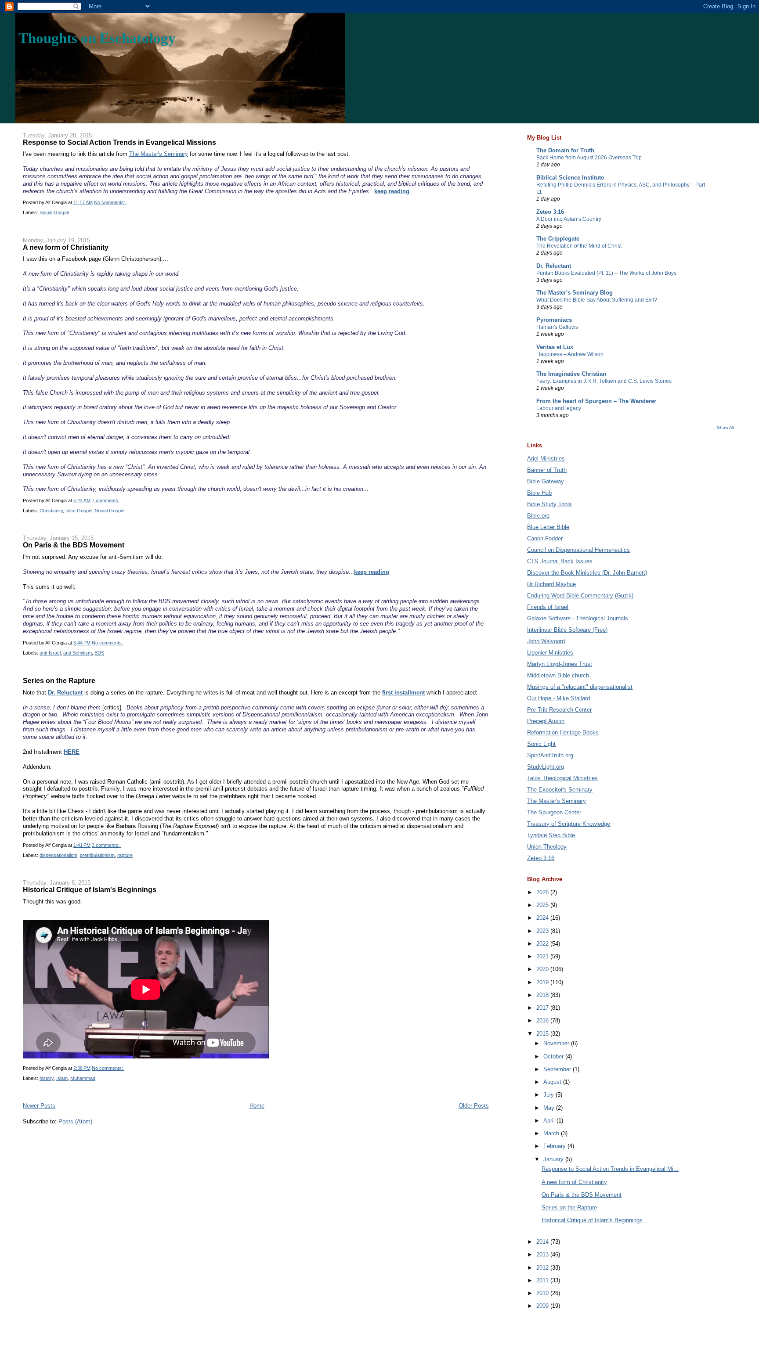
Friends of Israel (547, 607)
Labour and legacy (558, 408)
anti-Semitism (77, 652)
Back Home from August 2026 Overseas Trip (589, 158)
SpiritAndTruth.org (550, 755)
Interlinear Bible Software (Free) (567, 629)
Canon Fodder (545, 538)
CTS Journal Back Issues (560, 561)
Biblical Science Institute (570, 177)
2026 (543, 892)
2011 (543, 1280)
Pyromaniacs (554, 320)
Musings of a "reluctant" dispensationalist (579, 687)
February (555, 1146)
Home (256, 1105)
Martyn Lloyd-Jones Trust (559, 664)
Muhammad (82, 1078)
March (552, 1133)
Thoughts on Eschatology (97, 38)
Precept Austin (545, 721)
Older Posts (474, 1105)
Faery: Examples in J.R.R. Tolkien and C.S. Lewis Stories (604, 381)
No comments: (110, 202)
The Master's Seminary (158, 154)
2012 (543, 1267)
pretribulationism (97, 855)
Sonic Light (541, 744)
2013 (543, 1254)
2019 (543, 982)
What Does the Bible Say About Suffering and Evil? (596, 300)
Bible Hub (539, 492)
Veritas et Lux (554, 347)
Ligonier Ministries (550, 652)
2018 (543, 995)
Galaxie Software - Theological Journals (577, 618)
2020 (543, 969)
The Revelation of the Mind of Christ (579, 246)
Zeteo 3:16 (550, 212)
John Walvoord (546, 641)
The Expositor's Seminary (560, 789)
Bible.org (538, 515)
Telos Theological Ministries (562, 778)
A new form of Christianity (65, 247)
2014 (543, 1241)
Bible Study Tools (549, 504)
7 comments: (106, 500)
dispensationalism (58, 855)
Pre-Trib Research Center (559, 709)
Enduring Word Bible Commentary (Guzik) (580, 595)
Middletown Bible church (558, 675)
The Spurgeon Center (554, 812)
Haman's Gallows (557, 327)
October (554, 1056)
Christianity (51, 510)
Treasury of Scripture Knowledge (568, 824)
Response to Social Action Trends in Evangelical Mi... (610, 1169)
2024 (543, 917)
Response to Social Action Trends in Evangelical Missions (119, 142)
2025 (543, 905)
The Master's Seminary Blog (574, 292)
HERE (72, 752)
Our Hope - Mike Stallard (558, 698)
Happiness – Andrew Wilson (570, 354)
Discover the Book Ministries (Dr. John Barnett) (587, 572)
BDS (99, 652)
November (557, 1043)
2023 (543, 931)
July (549, 1094)
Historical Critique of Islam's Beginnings (89, 889)
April (550, 1120)
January (554, 1159)
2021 (543, 956)
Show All (725, 427)
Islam (62, 1078)
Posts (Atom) (75, 1121)
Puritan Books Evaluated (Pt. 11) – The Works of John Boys (606, 273)
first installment (403, 692)
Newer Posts (39, 1105)
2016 (543, 1020)
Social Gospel (54, 212)
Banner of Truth (547, 470)
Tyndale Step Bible (551, 835)
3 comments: (106, 845)
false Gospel (78, 510)
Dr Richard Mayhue (551, 584)
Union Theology (547, 846)
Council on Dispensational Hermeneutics (578, 550)
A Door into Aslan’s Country (568, 219)
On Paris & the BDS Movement (73, 545)
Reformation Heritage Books (563, 732)
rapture (125, 855)
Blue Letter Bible (548, 527)
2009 (543, 1306)
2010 (543, 1293)
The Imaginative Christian (571, 374)
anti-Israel (50, 652)
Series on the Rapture (59, 680)
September (558, 1069)
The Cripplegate (557, 238)
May (549, 1108)
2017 (543, 1007)
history (47, 1078)
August (553, 1082)
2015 (543, 1033)
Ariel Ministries (546, 458)
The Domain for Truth (565, 150)
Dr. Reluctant (65, 692)
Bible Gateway (545, 481)
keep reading (391, 191)
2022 (543, 943)
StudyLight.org (545, 766)
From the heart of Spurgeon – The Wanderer (596, 401)
